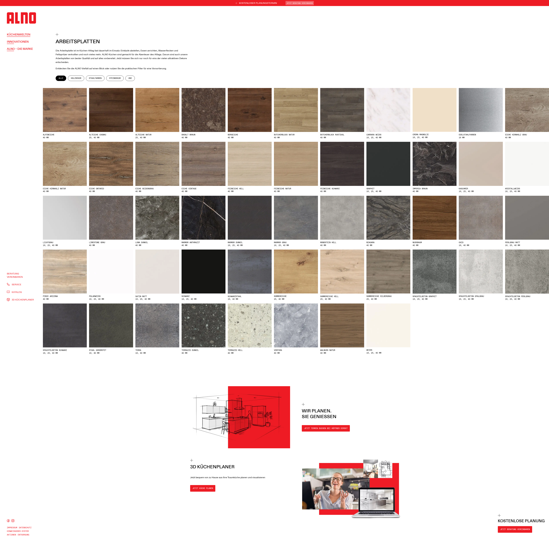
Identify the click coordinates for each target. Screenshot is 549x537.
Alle (61, 78)
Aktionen (11, 535)
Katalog (17, 292)
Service (16, 284)
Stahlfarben (95, 78)
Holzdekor (76, 78)
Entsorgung (23, 535)
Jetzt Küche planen (202, 488)
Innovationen (18, 41)
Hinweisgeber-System (18, 531)
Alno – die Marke (20, 48)
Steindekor (115, 78)
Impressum (12, 527)
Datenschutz (25, 527)
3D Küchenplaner (23, 299)
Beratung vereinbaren (15, 275)
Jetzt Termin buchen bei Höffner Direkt (326, 428)
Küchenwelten (18, 34)
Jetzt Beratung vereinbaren (515, 529)
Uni (130, 78)
